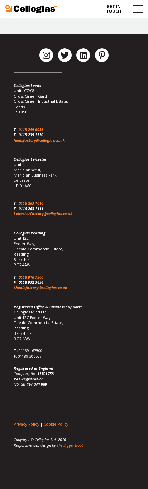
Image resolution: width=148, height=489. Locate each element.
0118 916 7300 (31, 277)
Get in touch (113, 8)
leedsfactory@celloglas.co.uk (39, 140)
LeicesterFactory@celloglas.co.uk (43, 213)
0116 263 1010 (31, 203)
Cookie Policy (56, 424)
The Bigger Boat (70, 445)
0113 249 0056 (31, 129)
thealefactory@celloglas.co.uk (40, 287)
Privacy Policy (26, 424)
